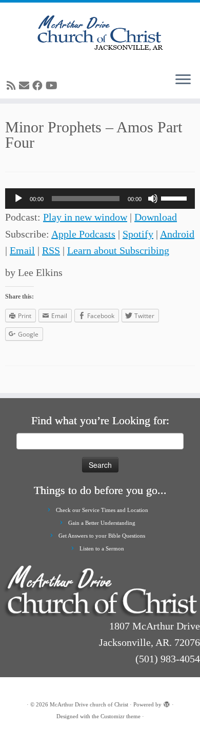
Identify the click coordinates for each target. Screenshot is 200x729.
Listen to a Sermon (101, 548)
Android (177, 234)
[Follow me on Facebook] (39, 85)
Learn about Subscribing (118, 250)
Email (22, 250)
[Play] (18, 198)
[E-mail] (25, 85)
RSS (51, 250)
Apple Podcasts (83, 234)
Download (155, 217)
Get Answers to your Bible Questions (101, 536)
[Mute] (153, 198)
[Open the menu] (183, 80)
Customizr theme (121, 716)
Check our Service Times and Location (102, 510)
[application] (100, 198)
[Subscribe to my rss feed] (13, 85)
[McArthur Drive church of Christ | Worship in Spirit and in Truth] (100, 33)
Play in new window (85, 217)
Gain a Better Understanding (101, 523)
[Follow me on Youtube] (53, 85)
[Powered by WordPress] (166, 702)
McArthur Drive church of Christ (89, 704)
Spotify (138, 234)
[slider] (175, 197)
